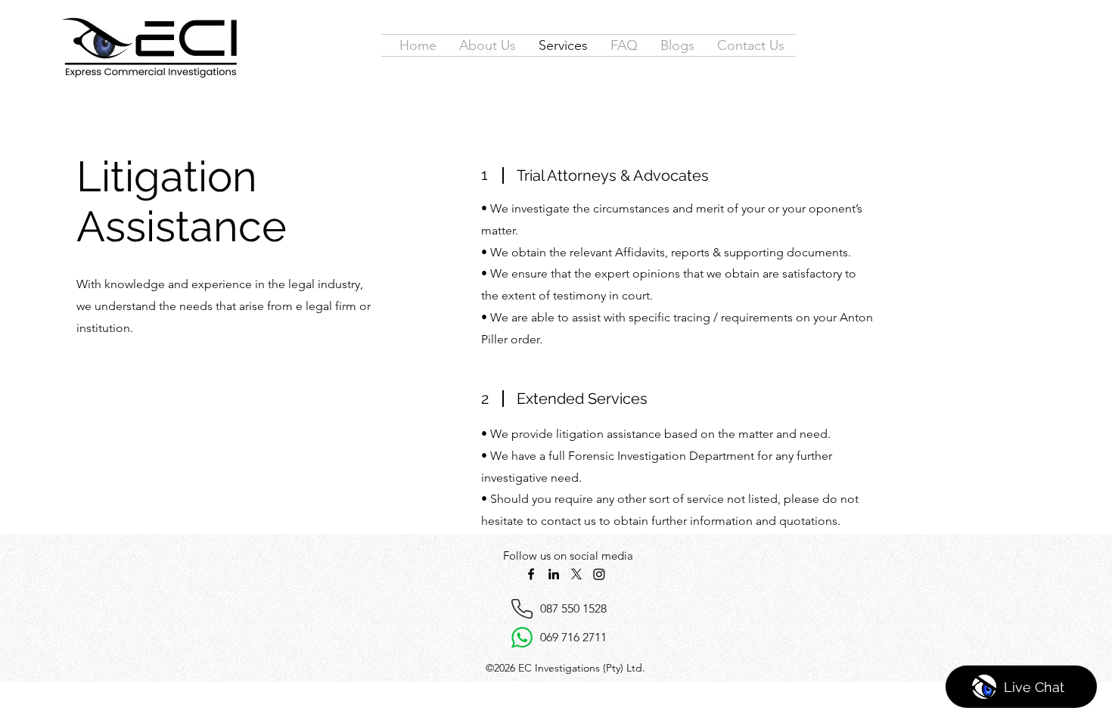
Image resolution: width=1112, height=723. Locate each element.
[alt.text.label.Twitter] (576, 574)
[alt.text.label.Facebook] (531, 574)
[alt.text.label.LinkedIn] (553, 574)
